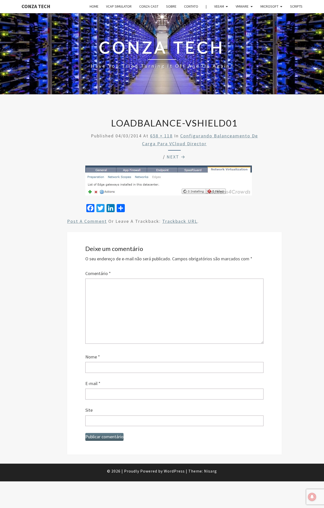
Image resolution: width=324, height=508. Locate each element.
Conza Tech (36, 6)
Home (94, 6)
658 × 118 (161, 136)
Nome (92, 357)
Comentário (98, 273)
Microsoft (269, 6)
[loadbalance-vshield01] (168, 182)
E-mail (92, 383)
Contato (191, 6)
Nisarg (210, 471)
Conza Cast (148, 6)
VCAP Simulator (119, 6)
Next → (176, 157)
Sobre (171, 6)
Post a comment (87, 221)
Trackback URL (179, 221)
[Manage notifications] (312, 497)
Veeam (219, 6)
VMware (242, 6)
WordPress (174, 471)
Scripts (296, 6)
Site (89, 410)
